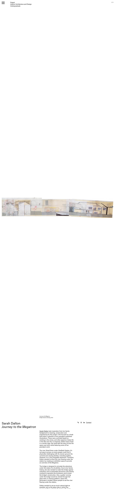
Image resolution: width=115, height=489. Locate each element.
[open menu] (3, 3)
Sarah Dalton (11, 423)
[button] (111, 207)
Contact (88, 422)
